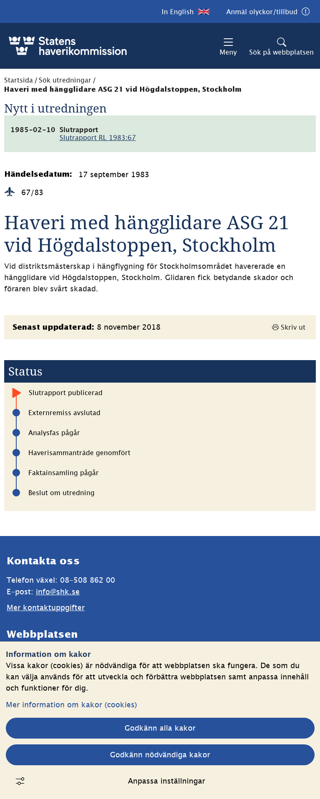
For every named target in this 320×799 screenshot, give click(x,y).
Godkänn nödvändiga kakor (160, 754)
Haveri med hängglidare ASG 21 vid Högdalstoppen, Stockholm (123, 90)
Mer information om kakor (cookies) (71, 704)
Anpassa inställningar (166, 780)
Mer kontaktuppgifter (46, 607)
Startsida (18, 80)
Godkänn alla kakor (160, 728)
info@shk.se (58, 591)
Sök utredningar (65, 80)
